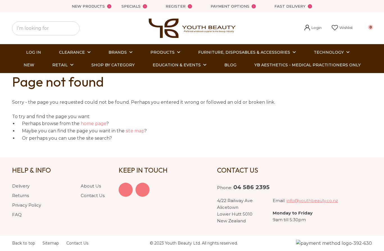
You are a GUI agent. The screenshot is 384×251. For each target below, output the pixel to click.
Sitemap (50, 243)
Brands (118, 52)
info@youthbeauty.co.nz (312, 200)
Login (313, 28)
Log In (33, 52)
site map (135, 131)
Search (73, 28)
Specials (131, 6)
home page (93, 123)
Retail (60, 64)
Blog (230, 64)
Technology (329, 52)
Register (176, 6)
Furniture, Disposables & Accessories (244, 52)
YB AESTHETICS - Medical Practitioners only (307, 64)
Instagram (142, 190)
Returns (20, 195)
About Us (91, 186)
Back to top (23, 243)
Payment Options (230, 6)
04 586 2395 (251, 187)
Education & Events (177, 64)
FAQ (17, 214)
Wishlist (346, 27)
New (29, 64)
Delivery (21, 186)
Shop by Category (113, 64)
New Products (88, 6)
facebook (126, 190)
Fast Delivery (290, 6)
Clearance (72, 52)
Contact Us (93, 195)
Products (162, 52)
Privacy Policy (26, 205)
